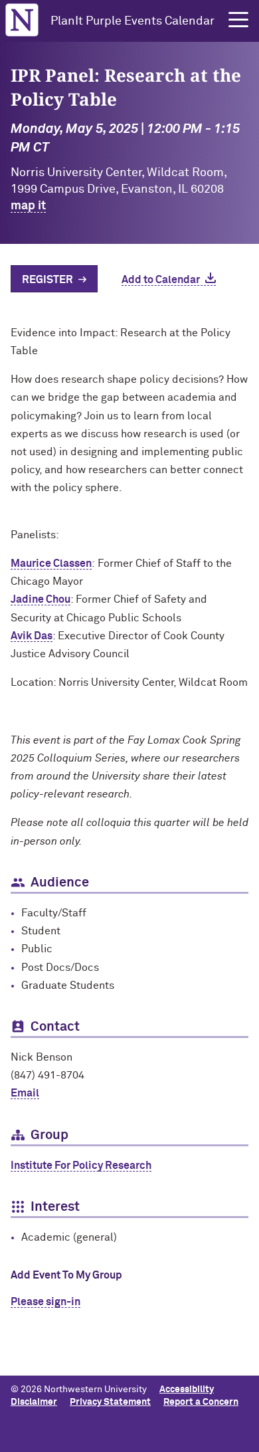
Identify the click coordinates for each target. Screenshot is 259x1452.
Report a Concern (200, 1402)
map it (28, 206)
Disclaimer (34, 1402)
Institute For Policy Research (81, 1165)
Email (25, 1093)
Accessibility (186, 1389)
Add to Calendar (161, 279)
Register (47, 279)
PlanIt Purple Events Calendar (132, 21)
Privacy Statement (110, 1402)
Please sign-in (45, 1301)
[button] (238, 20)
